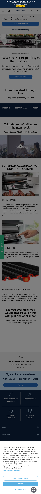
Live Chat (33, 490)
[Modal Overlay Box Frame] (20, 4)
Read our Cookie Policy (12, 470)
